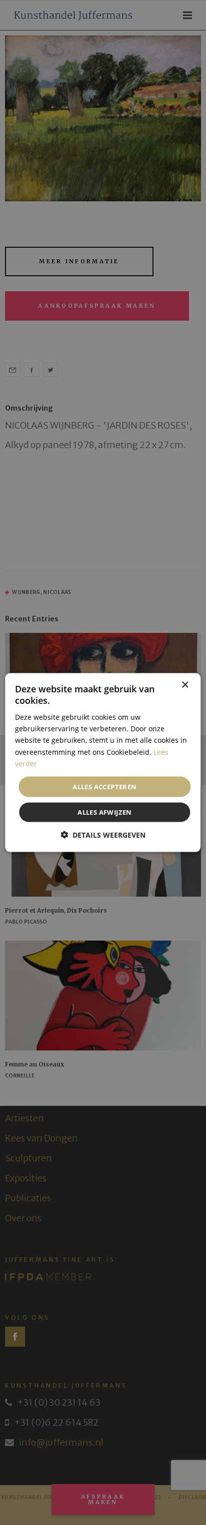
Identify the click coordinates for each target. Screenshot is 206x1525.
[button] (103, 835)
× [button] (184, 684)
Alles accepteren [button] (104, 786)
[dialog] (103, 762)
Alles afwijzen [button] (105, 812)
